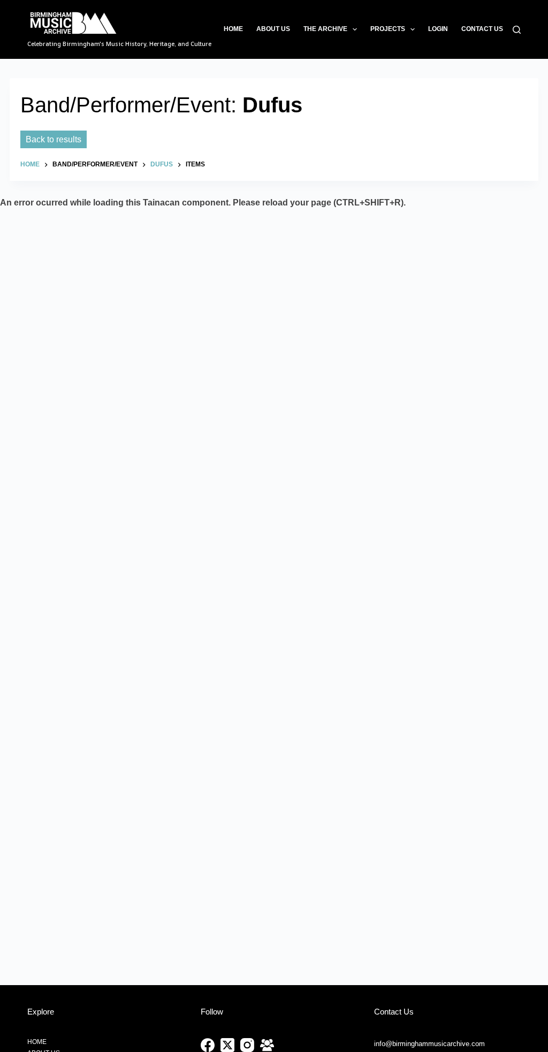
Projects (387, 29)
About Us (273, 29)
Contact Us (482, 29)
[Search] (517, 30)
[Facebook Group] (267, 1045)
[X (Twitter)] (227, 1045)
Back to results (53, 139)
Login (438, 29)
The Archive (325, 29)
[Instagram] (247, 1045)
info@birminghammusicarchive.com (429, 1044)
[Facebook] (208, 1045)
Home (233, 29)
